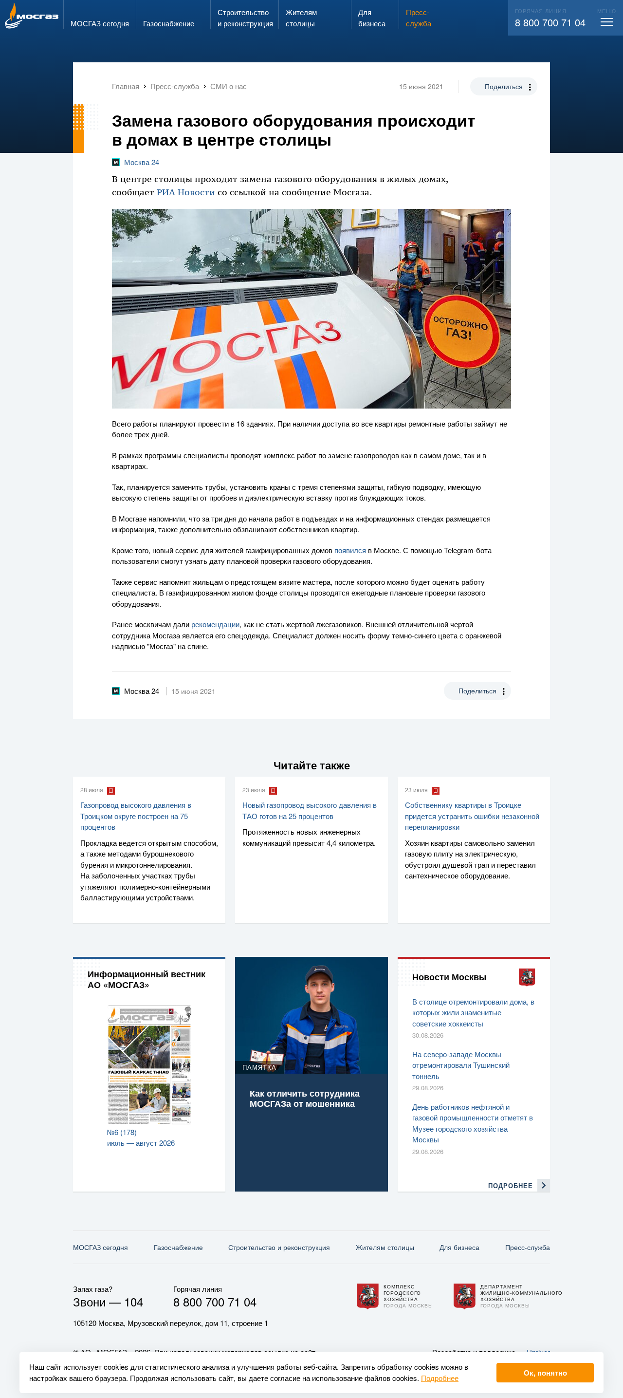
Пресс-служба (527, 1247)
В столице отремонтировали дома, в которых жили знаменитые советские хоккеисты (473, 1012)
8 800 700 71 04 (550, 22)
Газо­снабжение (178, 1247)
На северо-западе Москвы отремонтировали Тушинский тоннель (461, 1065)
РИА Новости (186, 192)
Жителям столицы (385, 1247)
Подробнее (439, 1378)
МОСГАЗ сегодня (100, 1247)
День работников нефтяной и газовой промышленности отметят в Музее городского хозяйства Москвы (472, 1123)
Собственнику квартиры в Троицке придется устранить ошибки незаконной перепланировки (472, 816)
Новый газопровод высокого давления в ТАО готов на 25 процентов (309, 810)
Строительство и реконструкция (279, 1247)
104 (133, 1301)
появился (350, 550)
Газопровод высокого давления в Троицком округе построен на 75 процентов (135, 816)
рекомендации (215, 624)
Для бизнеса (459, 1247)
